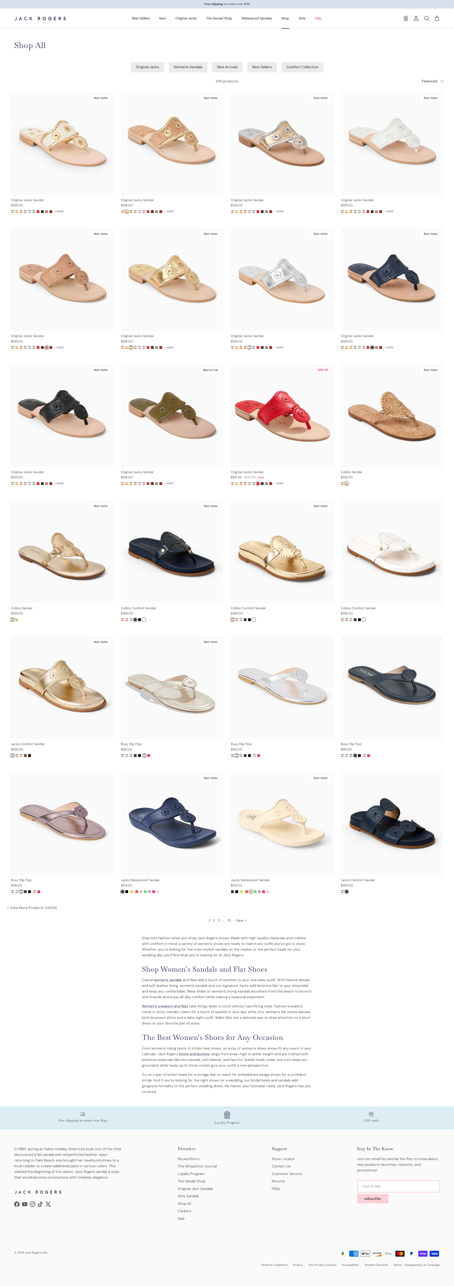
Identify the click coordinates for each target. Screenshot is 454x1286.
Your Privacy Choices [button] (322, 1265)
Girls (302, 18)
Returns (278, 1181)
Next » (241, 920)
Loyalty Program (191, 1173)
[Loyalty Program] (405, 18)
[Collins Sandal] (342, 483)
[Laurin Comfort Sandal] (342, 891)
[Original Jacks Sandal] (12, 211)
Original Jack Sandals (195, 1188)
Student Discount (376, 1265)
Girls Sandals (188, 1196)
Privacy (298, 1265)
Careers (184, 1211)
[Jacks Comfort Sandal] (12, 755)
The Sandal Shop (219, 18)
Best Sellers (141, 18)
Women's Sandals (188, 67)
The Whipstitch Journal (197, 1166)
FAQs (276, 1188)
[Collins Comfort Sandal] (122, 619)
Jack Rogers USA (36, 1253)
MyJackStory (189, 1159)
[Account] (415, 18)
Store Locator (283, 1159)
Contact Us (281, 1166)
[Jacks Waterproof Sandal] (122, 891)
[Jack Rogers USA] (40, 18)
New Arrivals (227, 67)
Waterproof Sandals (256, 18)
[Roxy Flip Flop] (122, 755)
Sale (318, 18)
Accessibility (350, 1265)
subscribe (372, 1198)
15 (229, 920)
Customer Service (287, 1173)
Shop (285, 18)
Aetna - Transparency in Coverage (416, 1265)
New (162, 18)
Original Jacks (186, 18)
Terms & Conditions (274, 1265)
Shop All (184, 1203)
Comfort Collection (303, 67)
